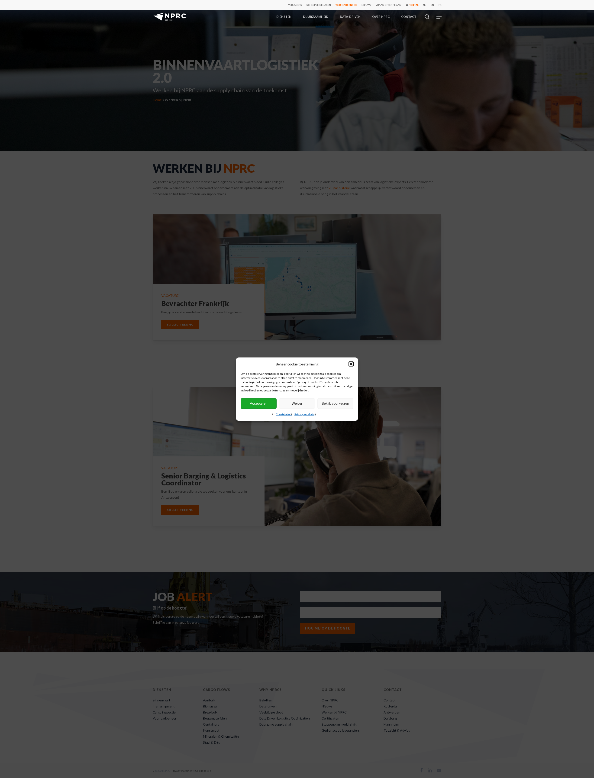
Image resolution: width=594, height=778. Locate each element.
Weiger (297, 403)
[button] (351, 364)
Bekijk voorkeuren (335, 403)
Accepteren (258, 403)
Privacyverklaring (305, 414)
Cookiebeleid (284, 414)
